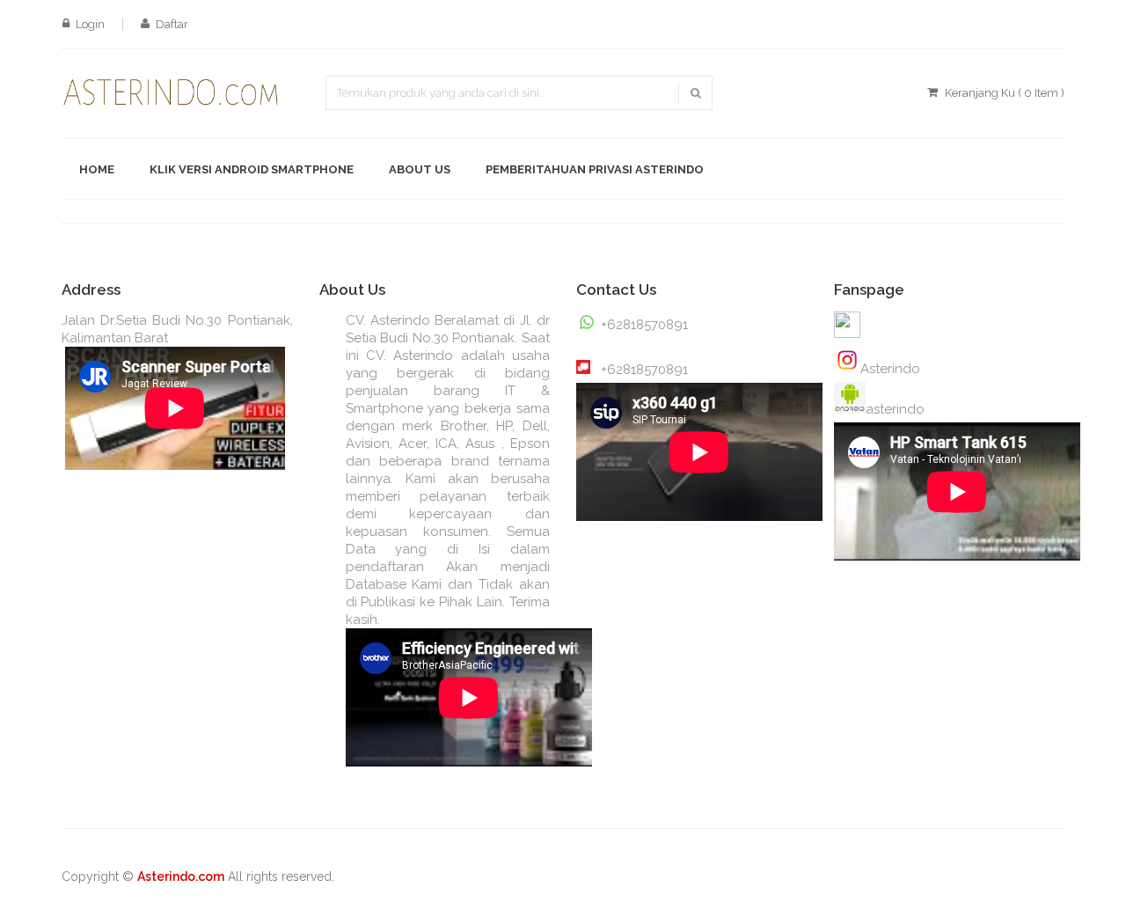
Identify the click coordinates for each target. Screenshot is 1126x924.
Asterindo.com (180, 876)
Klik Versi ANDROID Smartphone (252, 169)
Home (96, 169)
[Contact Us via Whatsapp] (583, 360)
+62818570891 (644, 325)
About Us (419, 169)
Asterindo (890, 369)
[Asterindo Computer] (847, 362)
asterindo (895, 409)
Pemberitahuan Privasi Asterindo (595, 169)
